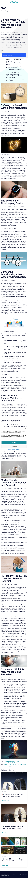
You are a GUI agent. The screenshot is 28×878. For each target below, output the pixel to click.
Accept (14, 442)
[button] (26, 428)
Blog (2, 30)
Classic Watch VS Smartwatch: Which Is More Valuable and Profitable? (13, 23)
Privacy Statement (11, 449)
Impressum (18, 449)
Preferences (14, 446)
